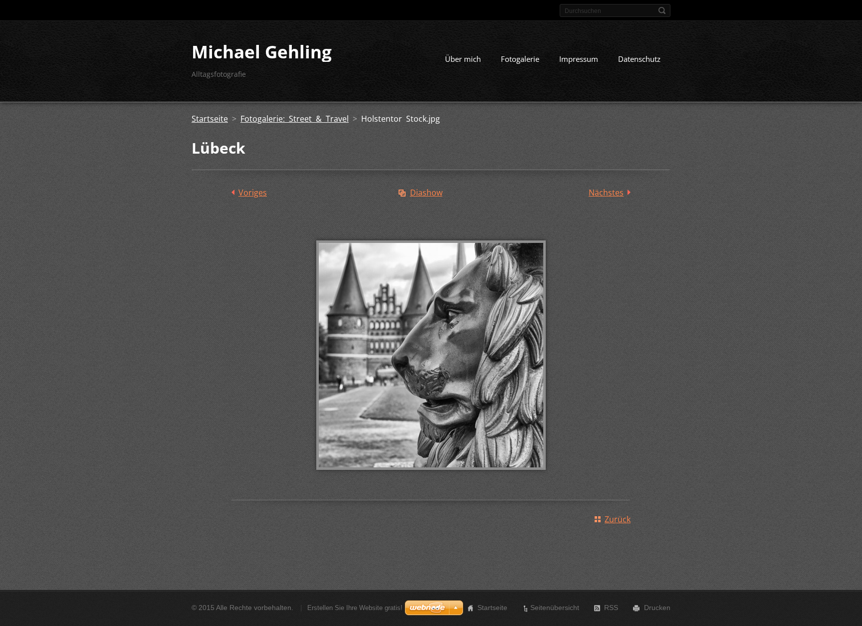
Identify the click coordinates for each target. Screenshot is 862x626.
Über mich (463, 59)
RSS (611, 608)
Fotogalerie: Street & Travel (294, 118)
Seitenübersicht (554, 608)
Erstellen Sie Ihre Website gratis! (355, 608)
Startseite (210, 118)
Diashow (426, 192)
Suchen (661, 10)
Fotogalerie (520, 59)
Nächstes (606, 192)
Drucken (657, 608)
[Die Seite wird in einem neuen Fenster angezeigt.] (431, 476)
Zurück (618, 519)
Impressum (578, 59)
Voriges (252, 192)
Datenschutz (639, 59)
